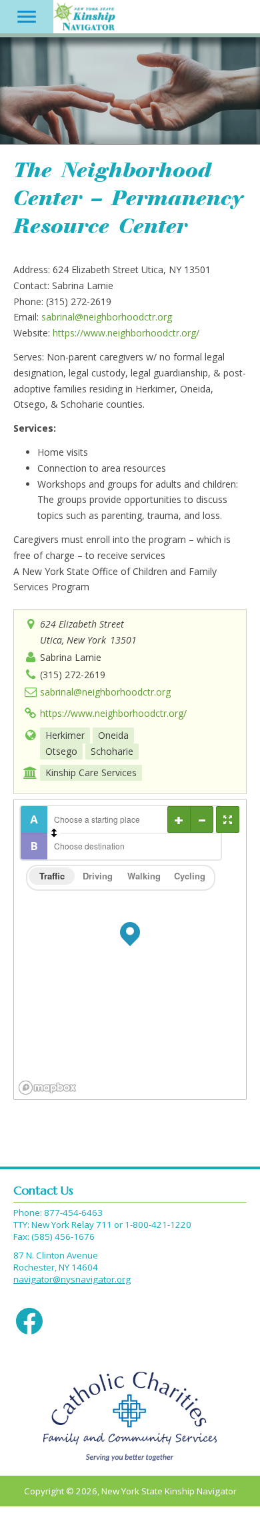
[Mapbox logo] (47, 1087)
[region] (130, 949)
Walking (144, 875)
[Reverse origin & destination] (54, 832)
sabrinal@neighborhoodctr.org (106, 316)
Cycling (189, 875)
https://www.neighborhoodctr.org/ (126, 332)
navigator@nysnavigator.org (72, 1279)
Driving (98, 875)
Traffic (52, 875)
